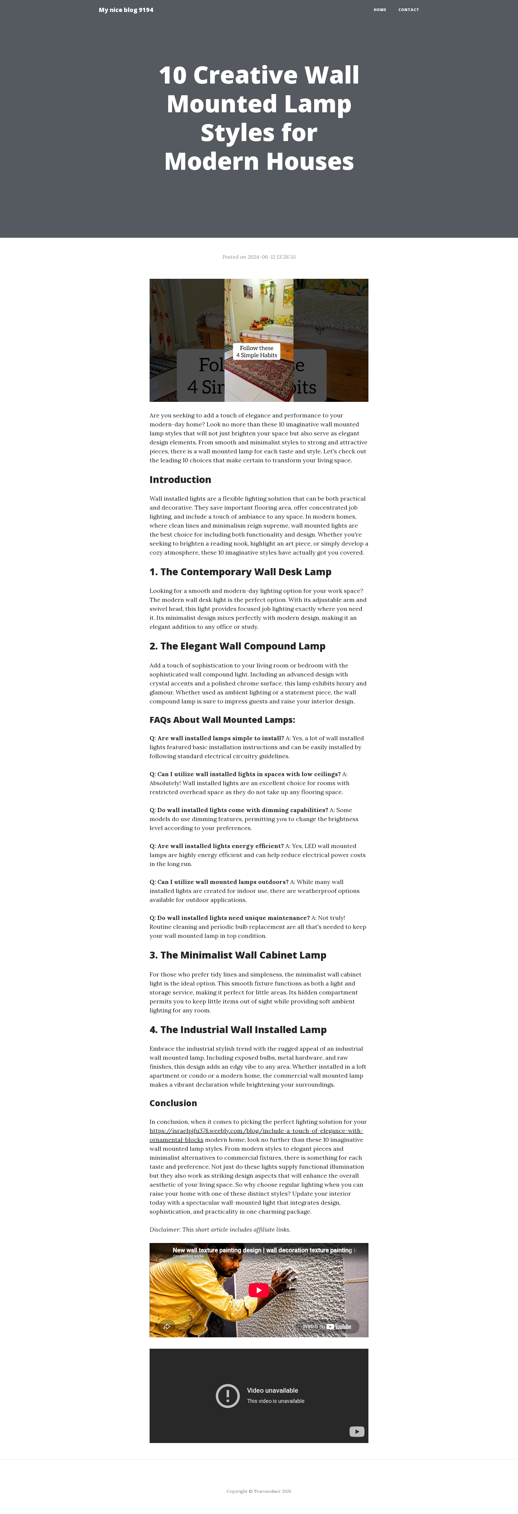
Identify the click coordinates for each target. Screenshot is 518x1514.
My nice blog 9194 (126, 10)
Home (380, 9)
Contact (408, 9)
